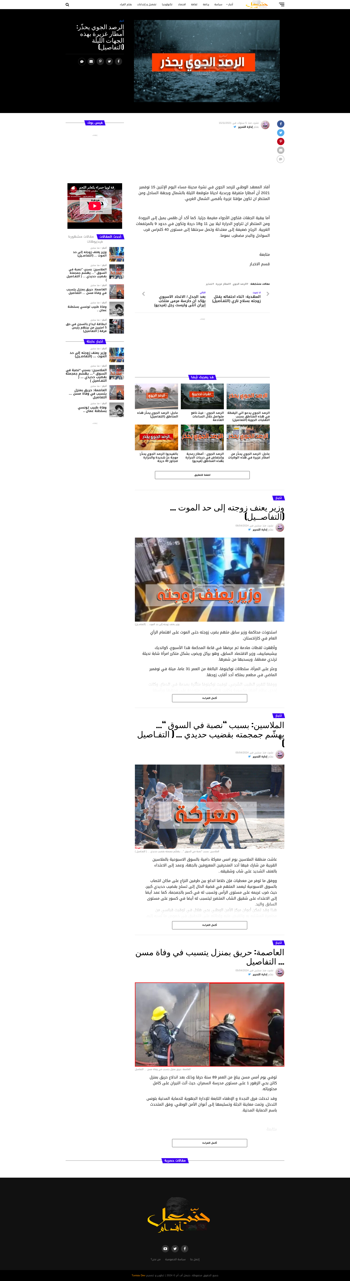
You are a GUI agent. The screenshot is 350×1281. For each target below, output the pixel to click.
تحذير (209, 284)
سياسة (218, 4)
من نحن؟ (156, 1259)
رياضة (206, 4)
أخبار (230, 4)
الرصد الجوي (240, 284)
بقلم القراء (126, 4)
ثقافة (194, 4)
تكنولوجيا (167, 4)
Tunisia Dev (138, 1275)
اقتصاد (182, 4)
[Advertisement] (202, 158)
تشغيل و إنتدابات (147, 4)
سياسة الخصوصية (175, 1259)
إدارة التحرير (245, 127)
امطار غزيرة (222, 284)
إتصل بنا (194, 1259)
